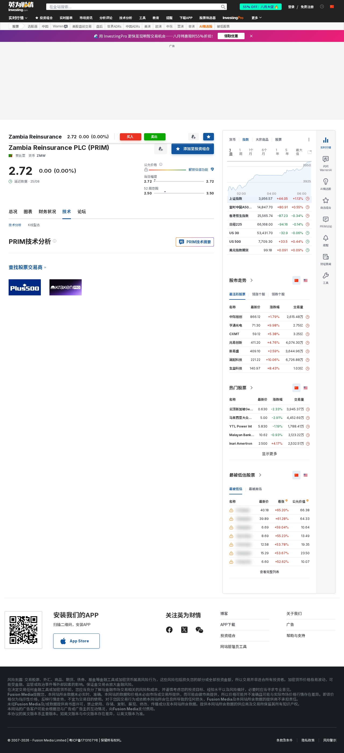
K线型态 (34, 225)
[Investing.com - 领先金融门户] (21, 7)
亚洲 (180, 26)
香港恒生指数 (239, 216)
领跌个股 (278, 294)
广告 (290, 624)
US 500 (235, 242)
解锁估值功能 (198, 170)
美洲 (147, 26)
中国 (45, 26)
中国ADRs (133, 26)
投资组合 (227, 635)
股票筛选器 (207, 17)
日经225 (235, 224)
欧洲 (158, 26)
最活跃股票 (237, 294)
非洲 (191, 26)
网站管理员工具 (233, 646)
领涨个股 (258, 294)
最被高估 (255, 489)
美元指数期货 (239, 250)
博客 (224, 613)
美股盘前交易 (82, 26)
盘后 (99, 26)
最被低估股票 (242, 475)
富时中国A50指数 (242, 207)
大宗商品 (262, 139)
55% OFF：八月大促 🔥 (260, 6)
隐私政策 (308, 740)
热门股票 (237, 387)
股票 (15, 26)
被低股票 (223, 26)
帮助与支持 (295, 635)
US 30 (234, 233)
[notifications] (322, 6)
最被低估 (235, 489)
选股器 (32, 26)
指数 (245, 139)
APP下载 (227, 624)
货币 (232, 139)
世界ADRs (114, 26)
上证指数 (235, 199)
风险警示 (329, 740)
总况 (13, 211)
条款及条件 (285, 740)
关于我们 (294, 613)
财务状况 (47, 211)
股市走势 (237, 280)
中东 (169, 26)
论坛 (81, 211)
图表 (28, 211)
